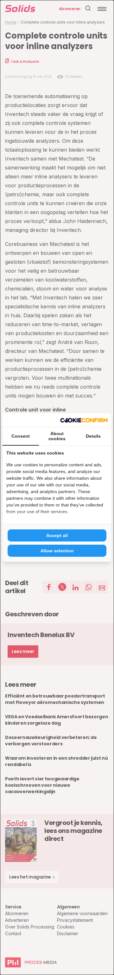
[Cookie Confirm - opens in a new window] (84, 420)
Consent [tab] (20, 436)
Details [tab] (93, 436)
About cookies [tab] (57, 436)
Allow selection (57, 550)
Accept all (57, 535)
